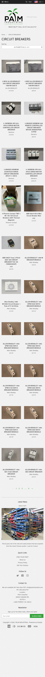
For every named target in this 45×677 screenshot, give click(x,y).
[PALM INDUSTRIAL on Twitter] (18, 576)
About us (22, 560)
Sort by (4, 44)
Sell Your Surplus (22, 565)
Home (3, 34)
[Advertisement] (22, 653)
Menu (6, 2)
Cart (30, 2)
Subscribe (37, 616)
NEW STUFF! (22, 506)
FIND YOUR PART (22, 557)
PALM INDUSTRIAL (21, 622)
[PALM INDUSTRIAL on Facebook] (22, 576)
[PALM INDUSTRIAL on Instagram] (27, 576)
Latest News (22, 502)
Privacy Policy (22, 562)
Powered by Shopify (35, 622)
